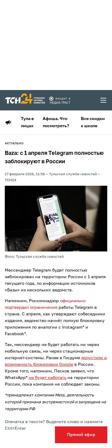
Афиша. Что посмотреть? (56, 122)
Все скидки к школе (93, 122)
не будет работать (47, 378)
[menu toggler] (103, 100)
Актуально (14, 143)
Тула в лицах (27, 122)
